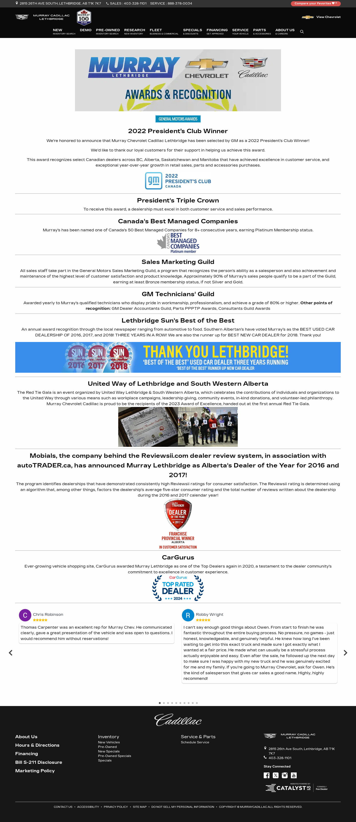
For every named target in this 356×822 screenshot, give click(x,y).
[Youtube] (294, 775)
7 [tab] (184, 703)
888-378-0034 (180, 3)
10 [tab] (197, 703)
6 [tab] (180, 703)
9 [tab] (192, 703)
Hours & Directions (37, 745)
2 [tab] (164, 703)
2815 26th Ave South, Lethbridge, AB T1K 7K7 (60, 3)
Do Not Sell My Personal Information (182, 806)
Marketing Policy (35, 771)
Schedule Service (195, 742)
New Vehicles (109, 742)
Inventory (108, 736)
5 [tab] (176, 703)
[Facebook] (266, 775)
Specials (105, 760)
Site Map (140, 806)
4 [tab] (172, 703)
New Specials (109, 751)
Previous (10, 652)
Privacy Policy (116, 806)
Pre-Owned (107, 747)
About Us (26, 736)
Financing (26, 753)
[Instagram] (285, 775)
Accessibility (88, 806)
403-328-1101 (135, 3)
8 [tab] (188, 703)
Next (345, 652)
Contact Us (63, 806)
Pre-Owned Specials (114, 756)
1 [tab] (159, 703)
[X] (276, 775)
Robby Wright (209, 614)
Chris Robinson (48, 614)
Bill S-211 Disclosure (38, 762)
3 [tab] (168, 703)
